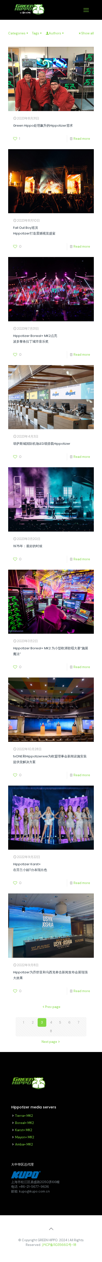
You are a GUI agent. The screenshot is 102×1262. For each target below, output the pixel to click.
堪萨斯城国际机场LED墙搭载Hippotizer (41, 443)
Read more (82, 139)
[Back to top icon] (51, 1229)
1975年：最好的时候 (27, 546)
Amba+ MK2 (24, 1144)
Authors (55, 33)
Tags (35, 33)
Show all (87, 33)
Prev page (52, 1007)
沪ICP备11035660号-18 (59, 1245)
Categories (17, 33)
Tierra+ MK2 (24, 1116)
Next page (49, 1042)
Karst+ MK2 (23, 1130)
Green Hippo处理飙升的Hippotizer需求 (43, 125)
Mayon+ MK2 (24, 1137)
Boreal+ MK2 (24, 1123)
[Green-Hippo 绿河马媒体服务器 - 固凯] (29, 14)
